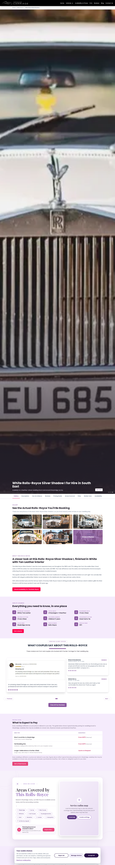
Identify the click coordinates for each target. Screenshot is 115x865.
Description (25, 496)
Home (62, 3)
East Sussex (32, 813)
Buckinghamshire (46, 813)
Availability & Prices (81, 3)
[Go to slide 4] (61, 698)
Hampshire (50, 817)
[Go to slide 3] (60, 698)
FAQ (90, 3)
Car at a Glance (37, 496)
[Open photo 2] (57, 522)
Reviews (96, 3)
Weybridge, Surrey (23, 625)
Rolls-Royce (20, 7)
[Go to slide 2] (58, 698)
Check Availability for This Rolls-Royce (26, 589)
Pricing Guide (57, 496)
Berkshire (29, 817)
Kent (20, 817)
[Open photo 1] (27, 522)
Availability (98, 496)
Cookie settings (84, 817)
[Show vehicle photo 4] (112, 492)
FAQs (79, 496)
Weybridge (22, 810)
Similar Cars (88, 496)
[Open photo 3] (88, 522)
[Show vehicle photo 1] (108, 492)
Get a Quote (18, 631)
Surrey (32, 810)
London (40, 817)
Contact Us (109, 3)
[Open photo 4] (27, 537)
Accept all (91, 855)
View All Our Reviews (57, 705)
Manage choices (76, 855)
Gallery (16, 496)
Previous (8, 699)
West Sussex (42, 810)
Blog (102, 3)
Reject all (61, 855)
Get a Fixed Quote (20, 764)
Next (107, 699)
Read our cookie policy (24, 860)
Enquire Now (49, 829)
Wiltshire (21, 813)
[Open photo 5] (57, 537)
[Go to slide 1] (56, 698)
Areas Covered (70, 496)
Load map (72, 817)
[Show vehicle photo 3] (111, 492)
